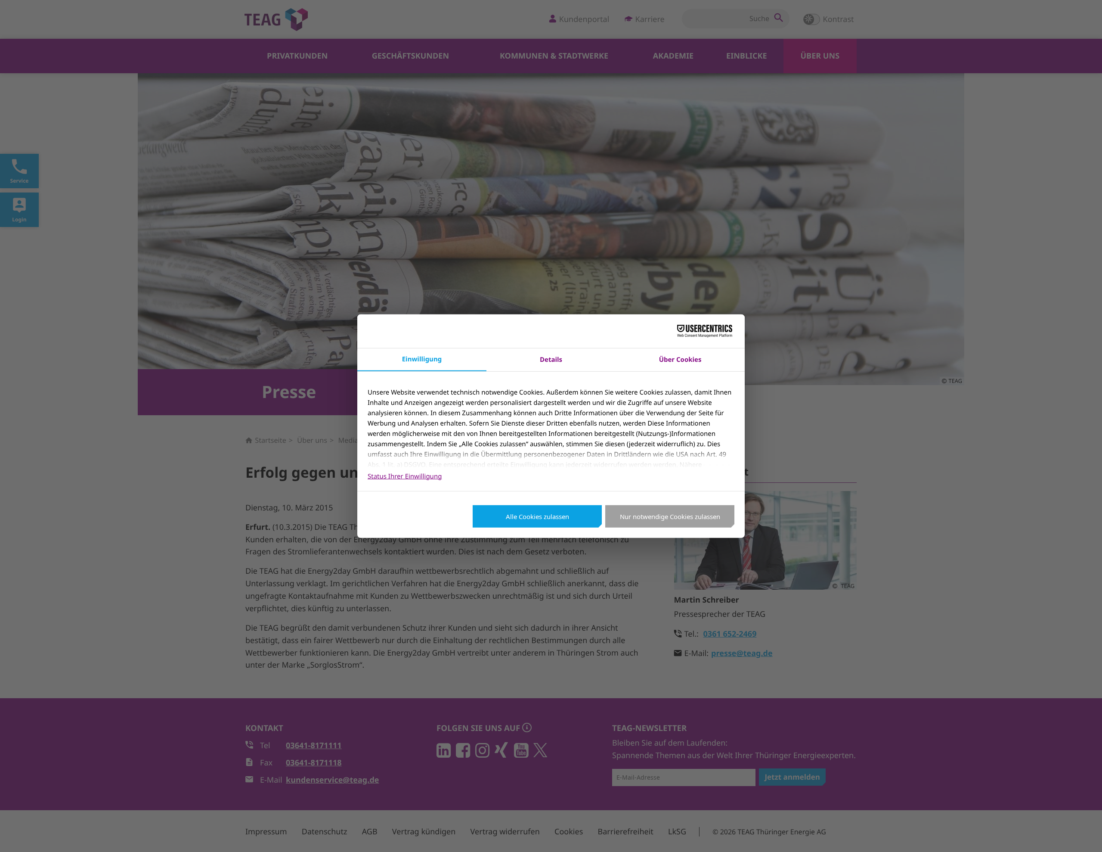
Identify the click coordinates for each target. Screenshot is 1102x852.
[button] (1083, 833)
